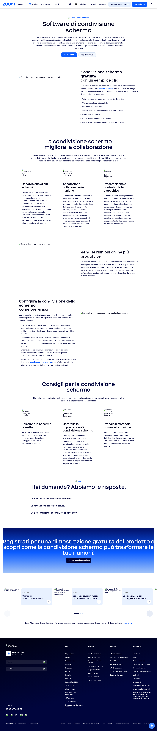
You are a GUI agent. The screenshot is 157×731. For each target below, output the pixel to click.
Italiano (10, 662)
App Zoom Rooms (94, 657)
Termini (63, 723)
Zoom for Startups (116, 675)
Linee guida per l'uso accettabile (91, 723)
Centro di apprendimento (141, 664)
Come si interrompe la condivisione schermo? (54, 512)
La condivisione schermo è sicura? (48, 505)
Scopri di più (127, 623)
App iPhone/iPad (93, 673)
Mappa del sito (147, 723)
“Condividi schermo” (105, 89)
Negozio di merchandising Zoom (74, 706)
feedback (136, 675)
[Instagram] (26, 715)
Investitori (68, 675)
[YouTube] (16, 715)
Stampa (68, 678)
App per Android (93, 677)
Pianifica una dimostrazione (78, 560)
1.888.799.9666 (14, 708)
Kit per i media (70, 689)
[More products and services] (151, 4)
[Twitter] (12, 715)
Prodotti (21, 4)
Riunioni (83, 4)
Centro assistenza (139, 661)
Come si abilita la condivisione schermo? (51, 498)
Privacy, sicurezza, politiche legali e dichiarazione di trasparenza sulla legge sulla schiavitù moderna (142, 695)
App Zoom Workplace (95, 654)
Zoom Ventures (70, 701)
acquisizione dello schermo (41, 362)
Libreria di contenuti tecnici (142, 671)
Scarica (91, 646)
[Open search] (70, 4)
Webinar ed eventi (116, 668)
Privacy (69, 723)
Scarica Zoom (70, 55)
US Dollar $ (11, 669)
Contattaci (136, 678)
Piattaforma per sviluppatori (70, 693)
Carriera (68, 664)
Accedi (93, 4)
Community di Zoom (140, 668)
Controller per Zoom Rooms (94, 662)
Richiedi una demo (116, 664)
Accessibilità (137, 682)
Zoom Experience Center (118, 671)
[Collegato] (7, 715)
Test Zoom (136, 654)
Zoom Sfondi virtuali (94, 680)
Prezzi (56, 4)
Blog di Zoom (69, 654)
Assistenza (102, 4)
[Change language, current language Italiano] (76, 4)
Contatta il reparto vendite (120, 4)
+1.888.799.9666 (116, 654)
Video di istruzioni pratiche (141, 686)
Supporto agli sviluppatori (141, 689)
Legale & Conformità (107, 723)
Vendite (113, 646)
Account (135, 657)
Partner (67, 671)
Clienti (67, 657)
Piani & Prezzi (114, 661)
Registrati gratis (139, 4)
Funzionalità (45, 4)
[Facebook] (21, 715)
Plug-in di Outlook (94, 670)
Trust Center (77, 723)
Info (66, 646)
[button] (150, 613)
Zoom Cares (69, 686)
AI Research (69, 698)
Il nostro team (70, 661)
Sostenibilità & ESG (71, 682)
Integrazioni (69, 668)
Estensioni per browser (95, 666)
